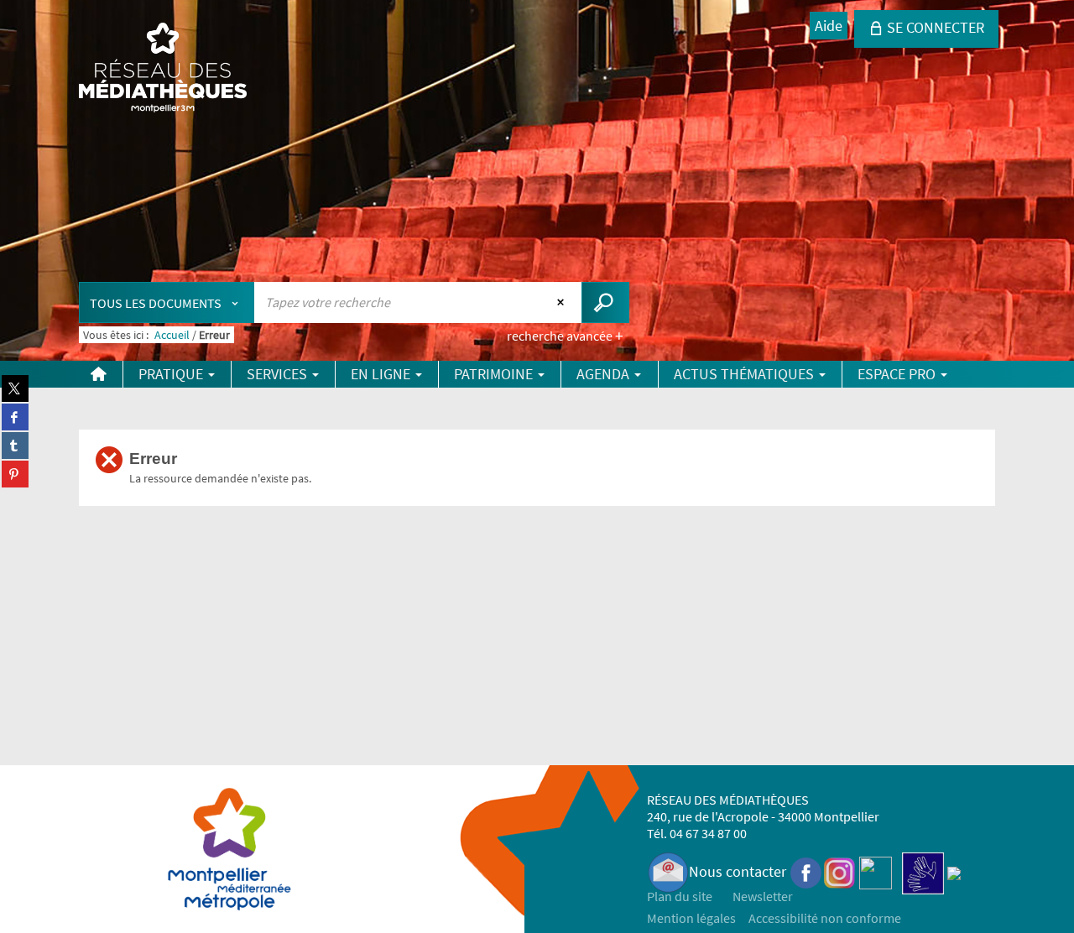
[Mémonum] (954, 871)
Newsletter (763, 896)
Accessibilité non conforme (824, 918)
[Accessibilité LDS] (923, 871)
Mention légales (691, 918)
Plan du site (679, 896)
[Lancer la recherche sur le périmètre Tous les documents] (605, 302)
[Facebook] (806, 871)
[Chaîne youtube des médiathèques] (875, 871)
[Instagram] (839, 871)
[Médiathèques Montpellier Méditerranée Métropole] (163, 69)
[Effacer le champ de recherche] (562, 302)
